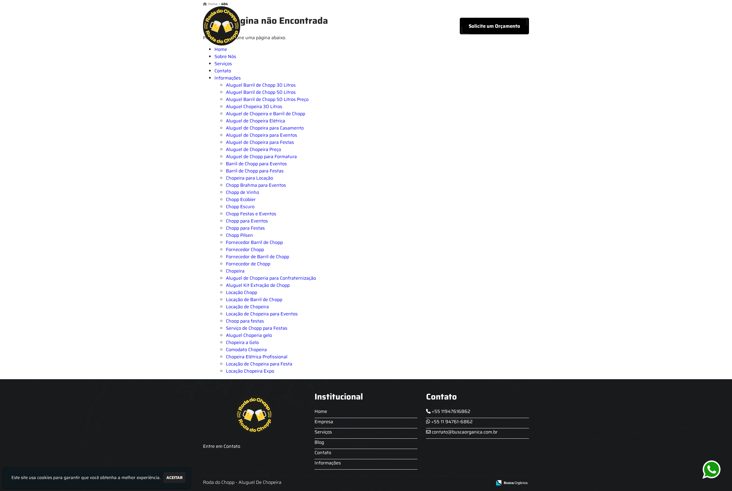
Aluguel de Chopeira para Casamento (265, 128)
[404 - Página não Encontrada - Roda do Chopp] (221, 25)
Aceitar (174, 477)
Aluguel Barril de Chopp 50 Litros (261, 92)
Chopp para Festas (245, 228)
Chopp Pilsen (239, 235)
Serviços (350, 26)
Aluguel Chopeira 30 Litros (254, 106)
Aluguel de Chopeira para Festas (260, 142)
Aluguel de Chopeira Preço (253, 149)
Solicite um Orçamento (494, 26)
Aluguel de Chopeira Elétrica (255, 120)
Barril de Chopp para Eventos (256, 163)
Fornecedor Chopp (245, 249)
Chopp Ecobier (241, 199)
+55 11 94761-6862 (451, 421)
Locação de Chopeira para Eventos (262, 313)
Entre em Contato (221, 446)
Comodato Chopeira (246, 349)
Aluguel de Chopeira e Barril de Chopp (265, 113)
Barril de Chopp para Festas (255, 170)
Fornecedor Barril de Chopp (254, 242)
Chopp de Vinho (242, 192)
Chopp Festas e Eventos (251, 213)
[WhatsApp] (712, 469)
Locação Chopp (241, 292)
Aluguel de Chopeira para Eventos (261, 135)
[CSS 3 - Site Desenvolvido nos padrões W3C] (465, 483)
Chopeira (235, 271)
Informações (227, 77)
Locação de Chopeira (247, 306)
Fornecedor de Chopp (248, 263)
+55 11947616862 (450, 411)
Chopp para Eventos (247, 220)
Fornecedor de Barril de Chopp (257, 256)
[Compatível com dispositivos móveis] (485, 483)
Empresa (324, 421)
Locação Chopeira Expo (250, 371)
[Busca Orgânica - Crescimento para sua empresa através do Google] (512, 482)
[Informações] (422, 26)
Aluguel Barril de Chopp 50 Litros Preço (267, 99)
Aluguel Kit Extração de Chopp (258, 285)
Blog (376, 26)
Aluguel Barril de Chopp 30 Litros (261, 85)
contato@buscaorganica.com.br (464, 432)
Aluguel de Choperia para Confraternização (271, 278)
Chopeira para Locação (249, 178)
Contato (401, 26)
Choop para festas (245, 321)
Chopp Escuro (240, 206)
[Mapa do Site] (431, 483)
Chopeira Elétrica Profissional (256, 356)
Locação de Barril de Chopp (254, 299)
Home (288, 26)
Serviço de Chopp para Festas (256, 328)
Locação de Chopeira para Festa (259, 363)
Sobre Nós (318, 26)
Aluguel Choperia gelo (249, 335)
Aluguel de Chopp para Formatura (261, 156)
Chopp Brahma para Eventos (256, 185)
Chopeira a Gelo (242, 342)
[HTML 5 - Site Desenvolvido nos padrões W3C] (446, 483)
